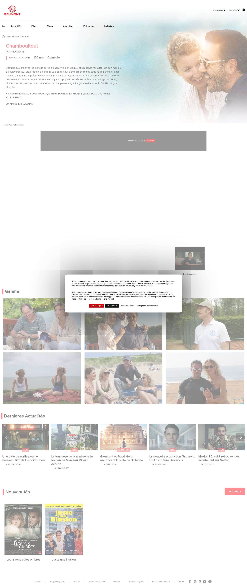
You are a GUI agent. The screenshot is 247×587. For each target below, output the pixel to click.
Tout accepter (96, 306)
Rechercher (218, 10)
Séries (50, 26)
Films (33, 26)
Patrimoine (88, 26)
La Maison (109, 26)
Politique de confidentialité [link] (147, 306)
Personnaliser (127, 306)
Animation (68, 26)
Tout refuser (112, 306)
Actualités (16, 26)
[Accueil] (12, 10)
